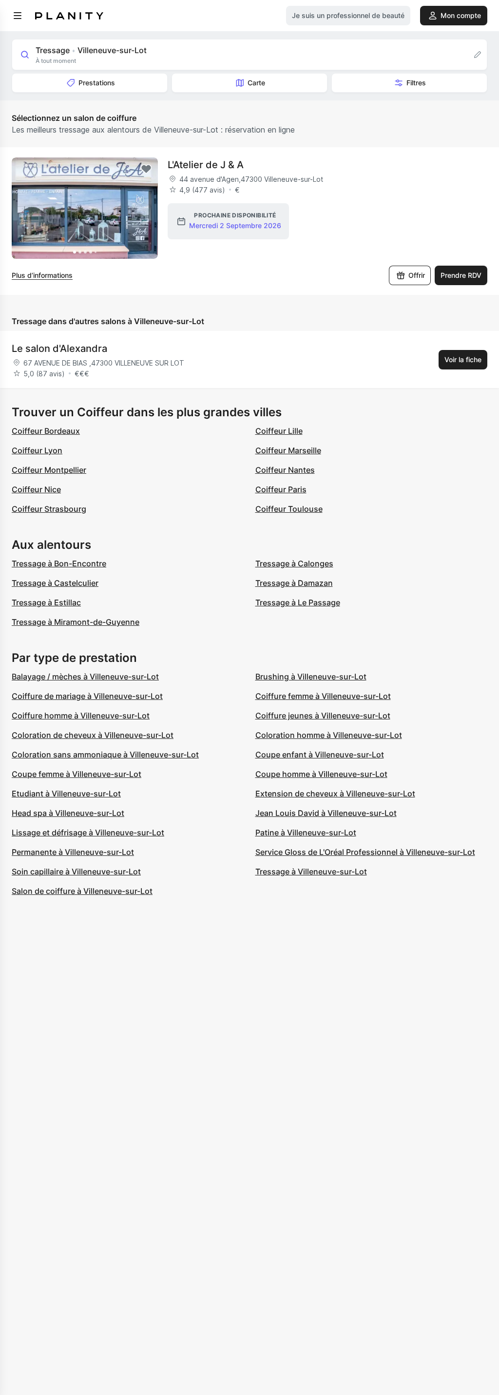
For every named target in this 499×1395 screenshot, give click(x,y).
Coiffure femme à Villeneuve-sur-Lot (323, 696)
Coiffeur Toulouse (289, 509)
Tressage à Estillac (46, 602)
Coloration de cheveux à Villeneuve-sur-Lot (92, 735)
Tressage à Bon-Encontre (59, 563)
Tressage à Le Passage (297, 602)
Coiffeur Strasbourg (49, 509)
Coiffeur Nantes (285, 470)
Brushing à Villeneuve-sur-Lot (310, 676)
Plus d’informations (42, 275)
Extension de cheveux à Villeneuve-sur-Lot (335, 793)
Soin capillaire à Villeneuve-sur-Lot (76, 871)
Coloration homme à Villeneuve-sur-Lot (328, 735)
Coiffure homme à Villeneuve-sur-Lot (81, 715)
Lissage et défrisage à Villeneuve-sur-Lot (88, 832)
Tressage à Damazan (294, 583)
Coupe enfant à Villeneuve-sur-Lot (319, 754)
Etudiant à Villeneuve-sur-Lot (66, 793)
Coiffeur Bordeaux (46, 431)
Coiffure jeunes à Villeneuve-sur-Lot (322, 715)
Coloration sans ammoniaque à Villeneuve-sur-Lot (105, 754)
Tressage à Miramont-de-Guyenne (75, 622)
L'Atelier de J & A (206, 165)
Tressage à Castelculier (55, 583)
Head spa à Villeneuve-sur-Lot (68, 813)
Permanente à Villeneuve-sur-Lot (73, 852)
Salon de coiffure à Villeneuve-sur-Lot (82, 891)
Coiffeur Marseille (288, 450)
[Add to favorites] (146, 169)
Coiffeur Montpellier (49, 470)
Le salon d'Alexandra (59, 348)
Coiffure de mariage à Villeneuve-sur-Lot (87, 696)
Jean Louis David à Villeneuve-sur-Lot (326, 813)
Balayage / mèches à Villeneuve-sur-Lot (85, 676)
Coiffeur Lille (279, 431)
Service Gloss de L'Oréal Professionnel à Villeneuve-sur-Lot (365, 852)
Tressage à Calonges (294, 563)
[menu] (17, 15)
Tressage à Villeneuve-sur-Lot (311, 871)
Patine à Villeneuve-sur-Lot (305, 832)
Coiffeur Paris (281, 489)
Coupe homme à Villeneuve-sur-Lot (321, 774)
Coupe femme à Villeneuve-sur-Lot (76, 774)
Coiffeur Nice (36, 489)
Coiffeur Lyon (37, 450)
